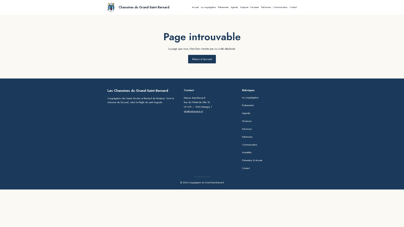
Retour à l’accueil (202, 59)
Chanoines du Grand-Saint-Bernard (144, 7)
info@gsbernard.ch (193, 111)
